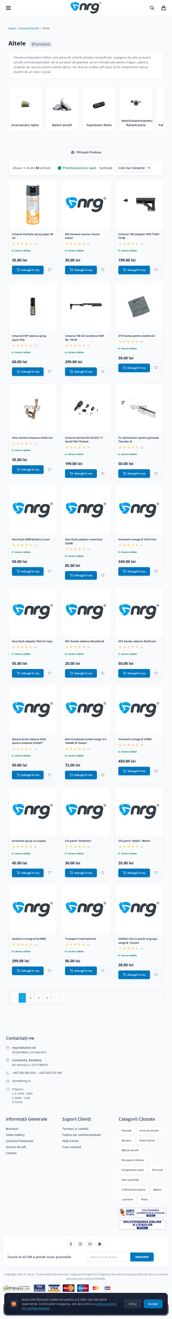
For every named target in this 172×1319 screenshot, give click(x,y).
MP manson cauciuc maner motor (82, 236)
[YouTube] (90, 1244)
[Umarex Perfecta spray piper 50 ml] (33, 204)
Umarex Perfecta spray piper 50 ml (32, 236)
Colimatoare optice (133, 1189)
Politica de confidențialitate (81, 1135)
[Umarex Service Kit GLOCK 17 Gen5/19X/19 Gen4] (86, 408)
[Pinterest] (100, 1244)
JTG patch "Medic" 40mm (134, 841)
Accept (153, 1304)
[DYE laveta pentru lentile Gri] (139, 306)
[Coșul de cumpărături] (163, 8)
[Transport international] (86, 909)
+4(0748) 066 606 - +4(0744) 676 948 (37, 1073)
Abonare (142, 1257)
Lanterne (127, 1199)
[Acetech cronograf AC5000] (33, 909)
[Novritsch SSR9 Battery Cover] (33, 510)
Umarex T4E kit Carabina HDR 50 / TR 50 (84, 338)
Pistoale (127, 1130)
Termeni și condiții (75, 1129)
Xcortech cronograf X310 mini (137, 539)
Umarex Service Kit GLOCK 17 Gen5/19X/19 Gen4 (84, 440)
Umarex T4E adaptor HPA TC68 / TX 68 (139, 236)
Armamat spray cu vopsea (29, 841)
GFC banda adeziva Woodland (84, 641)
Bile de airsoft (130, 1150)
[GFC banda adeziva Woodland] (86, 612)
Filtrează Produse (88, 152)
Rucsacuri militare (133, 1160)
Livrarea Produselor (20, 1141)
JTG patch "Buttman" (78, 841)
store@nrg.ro (21, 1081)
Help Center (70, 1141)
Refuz (133, 1304)
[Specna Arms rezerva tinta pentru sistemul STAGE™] (33, 710)
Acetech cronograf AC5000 (29, 939)
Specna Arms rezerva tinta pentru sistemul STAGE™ (29, 741)
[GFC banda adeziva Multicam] (139, 612)
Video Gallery (15, 1135)
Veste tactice (147, 1140)
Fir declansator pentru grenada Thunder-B (138, 440)
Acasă (12, 28)
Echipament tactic (133, 1170)
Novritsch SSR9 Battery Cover (31, 539)
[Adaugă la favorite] (49, 270)
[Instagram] (80, 1244)
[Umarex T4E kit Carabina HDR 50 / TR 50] (86, 306)
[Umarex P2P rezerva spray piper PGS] (33, 306)
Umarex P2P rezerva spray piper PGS (29, 338)
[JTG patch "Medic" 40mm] (139, 811)
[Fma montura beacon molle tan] (33, 408)
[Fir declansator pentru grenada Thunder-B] (139, 408)
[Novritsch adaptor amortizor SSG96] (86, 510)
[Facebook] (71, 1244)
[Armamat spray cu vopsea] (33, 811)
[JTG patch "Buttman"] (86, 811)
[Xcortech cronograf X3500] (139, 710)
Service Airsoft (16, 1147)
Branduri (12, 1129)
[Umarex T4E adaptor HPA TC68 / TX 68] (139, 204)
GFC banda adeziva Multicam (137, 641)
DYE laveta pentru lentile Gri (136, 336)
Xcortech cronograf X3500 (134, 739)
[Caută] (152, 8)
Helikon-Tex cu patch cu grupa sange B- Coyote (137, 941)
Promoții (157, 1170)
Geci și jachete (130, 1180)
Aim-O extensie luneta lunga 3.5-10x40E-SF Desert (86, 741)
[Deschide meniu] (8, 8)
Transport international (80, 939)
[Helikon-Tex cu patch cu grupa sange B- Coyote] (139, 909)
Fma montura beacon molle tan (32, 438)
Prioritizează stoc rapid (79, 168)
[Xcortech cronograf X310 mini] (139, 510)
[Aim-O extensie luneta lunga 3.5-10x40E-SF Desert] (86, 710)
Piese (144, 1199)
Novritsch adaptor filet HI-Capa (32, 641)
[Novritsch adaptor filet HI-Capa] (33, 612)
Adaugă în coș (30, 270)
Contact (11, 1153)
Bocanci (126, 1140)
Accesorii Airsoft (29, 28)
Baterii (157, 1189)
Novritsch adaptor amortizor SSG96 (84, 541)
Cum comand (71, 1147)
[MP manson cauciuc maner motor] (86, 204)
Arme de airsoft (149, 1130)
